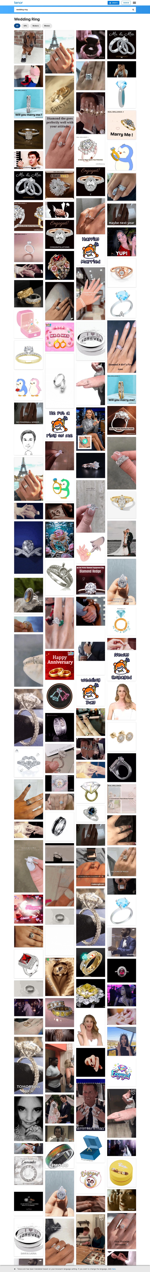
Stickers (36, 26)
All (17, 26)
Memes (47, 26)
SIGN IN (126, 3)
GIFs (25, 26)
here (114, 1269)
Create (115, 3)
